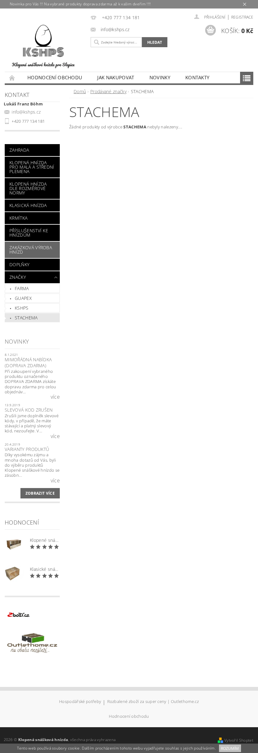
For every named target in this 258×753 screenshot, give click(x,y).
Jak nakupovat (115, 77)
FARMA (22, 288)
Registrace (242, 17)
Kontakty (197, 77)
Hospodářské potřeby (80, 702)
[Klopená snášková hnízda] (43, 45)
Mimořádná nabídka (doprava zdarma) (28, 363)
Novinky (159, 77)
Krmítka (18, 218)
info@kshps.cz (26, 112)
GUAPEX (23, 298)
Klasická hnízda (28, 205)
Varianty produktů (27, 449)
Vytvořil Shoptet (238, 740)
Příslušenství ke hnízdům (28, 233)
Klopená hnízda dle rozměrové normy (28, 188)
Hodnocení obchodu (54, 77)
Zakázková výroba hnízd (30, 249)
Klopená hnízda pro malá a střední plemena (31, 167)
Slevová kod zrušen (29, 410)
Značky (17, 277)
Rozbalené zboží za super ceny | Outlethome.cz (153, 702)
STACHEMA (26, 318)
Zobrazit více (40, 493)
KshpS (22, 308)
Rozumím (230, 748)
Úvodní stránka (12, 77)
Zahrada (19, 150)
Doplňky (19, 264)
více (55, 396)
